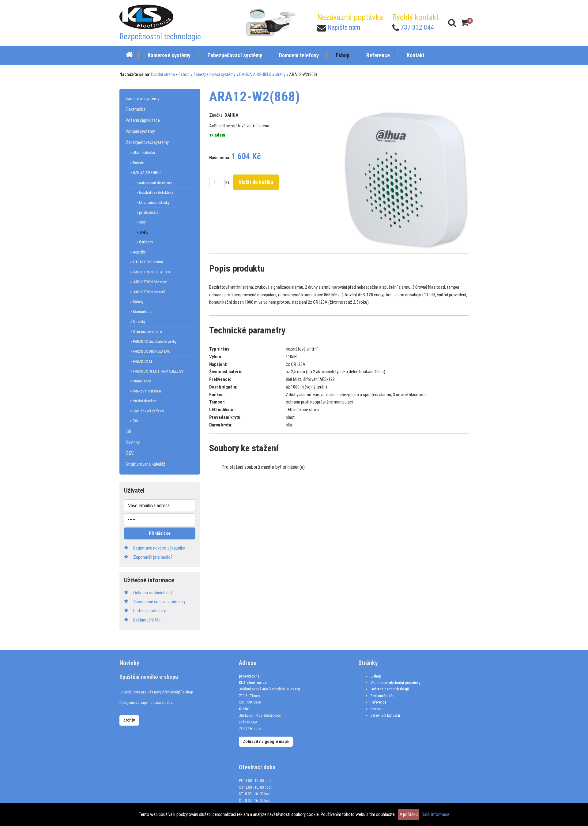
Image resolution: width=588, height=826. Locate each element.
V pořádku (409, 814)
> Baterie (137, 162)
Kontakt (377, 709)
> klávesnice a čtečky (152, 202)
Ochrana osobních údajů (390, 689)
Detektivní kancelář (385, 715)
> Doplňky (137, 252)
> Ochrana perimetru (146, 331)
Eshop (184, 74)
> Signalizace (140, 381)
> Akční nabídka (142, 152)
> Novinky (137, 321)
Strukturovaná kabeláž (145, 464)
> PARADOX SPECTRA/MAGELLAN (156, 371)
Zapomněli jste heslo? (152, 557)
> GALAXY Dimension (146, 262)
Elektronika (135, 109)
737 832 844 (417, 27)
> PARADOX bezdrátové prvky (153, 341)
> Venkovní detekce (145, 391)
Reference (378, 702)
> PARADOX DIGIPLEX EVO (150, 351)
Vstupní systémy (140, 131)
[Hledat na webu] (452, 23)
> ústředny (144, 242)
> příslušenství (148, 212)
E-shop (376, 676)
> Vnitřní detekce (143, 401)
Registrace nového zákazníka (159, 548)
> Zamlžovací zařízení (147, 411)
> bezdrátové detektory (154, 192)
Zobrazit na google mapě (266, 741)
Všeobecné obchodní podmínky (395, 682)
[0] (465, 23)
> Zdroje (136, 421)
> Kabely (136, 301)
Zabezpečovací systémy (214, 74)
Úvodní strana (163, 74)
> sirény (142, 232)
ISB (128, 431)
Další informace (435, 814)
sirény (280, 74)
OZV (130, 453)
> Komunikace (141, 311)
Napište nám (343, 27)
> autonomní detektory (154, 182)
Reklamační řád (382, 695)
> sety (140, 222)
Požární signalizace (143, 120)
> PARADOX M (141, 361)
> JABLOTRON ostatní (147, 292)
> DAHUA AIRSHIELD (146, 172)
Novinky (133, 442)
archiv (129, 720)
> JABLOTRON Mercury (148, 282)
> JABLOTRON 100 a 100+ (150, 272)
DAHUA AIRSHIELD (255, 74)
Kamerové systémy (142, 98)
